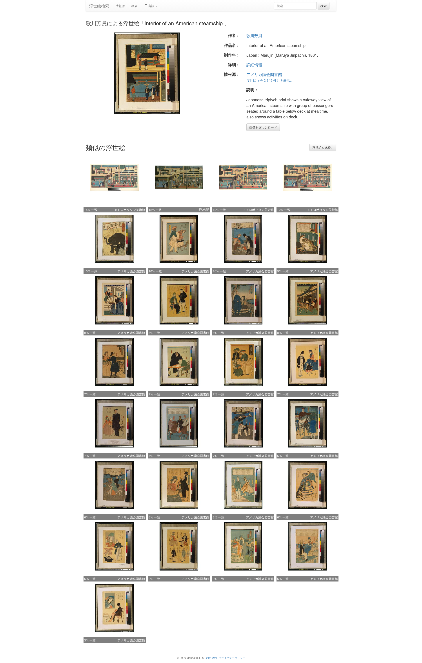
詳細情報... (256, 64)
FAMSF (204, 209)
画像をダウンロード (263, 127)
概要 (134, 6)
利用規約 (211, 657)
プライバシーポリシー (232, 657)
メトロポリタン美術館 (129, 209)
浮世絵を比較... (322, 147)
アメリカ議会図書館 (264, 74)
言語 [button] (151, 6)
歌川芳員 (254, 35)
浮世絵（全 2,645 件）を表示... (269, 80)
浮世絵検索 (99, 6)
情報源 (120, 6)
